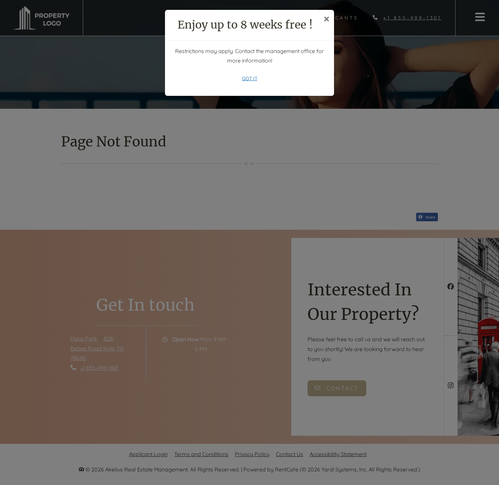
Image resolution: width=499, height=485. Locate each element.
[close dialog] (326, 19)
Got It (249, 78)
